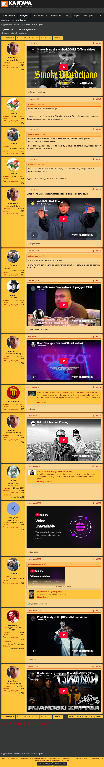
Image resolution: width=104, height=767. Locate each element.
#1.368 (98, 129)
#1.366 (98, 43)
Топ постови (56, 15)
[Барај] (100, 15)
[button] (46, 15)
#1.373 (98, 337)
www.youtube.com (17, 648)
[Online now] (13, 110)
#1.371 (98, 251)
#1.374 (98, 387)
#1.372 (98, 281)
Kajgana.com (9, 15)
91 (29, 38)
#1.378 (98, 559)
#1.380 (98, 667)
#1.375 (98, 416)
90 (25, 38)
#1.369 (98, 159)
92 (33, 38)
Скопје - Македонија (16, 644)
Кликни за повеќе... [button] (64, 586)
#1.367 (98, 99)
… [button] (21, 38)
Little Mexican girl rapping (49, 591)
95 (46, 38)
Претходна (9, 38)
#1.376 (98, 466)
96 (50, 38)
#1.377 (98, 503)
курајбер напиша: (35, 564)
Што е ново (38, 15)
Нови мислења (7, 20)
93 (37, 38)
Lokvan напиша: (35, 134)
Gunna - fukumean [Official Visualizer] (55, 471)
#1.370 (98, 189)
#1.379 (98, 611)
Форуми (24, 15)
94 (42, 38)
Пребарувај (21, 20)
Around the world (17, 497)
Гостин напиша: (35, 104)
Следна (57, 38)
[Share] (93, 43)
